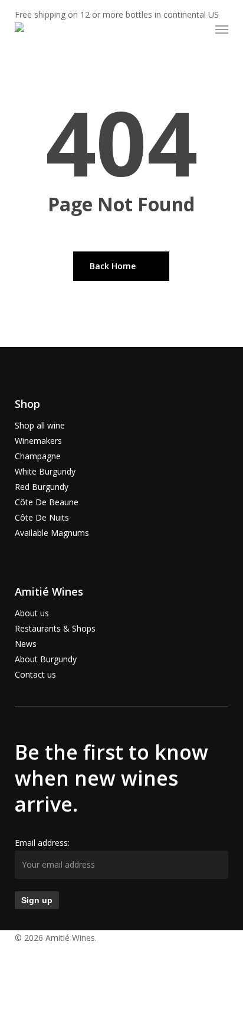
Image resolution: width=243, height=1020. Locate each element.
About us (32, 613)
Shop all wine (40, 425)
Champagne (38, 456)
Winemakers (38, 440)
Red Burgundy (41, 486)
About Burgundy (46, 659)
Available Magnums (52, 532)
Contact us (35, 674)
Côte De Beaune (46, 502)
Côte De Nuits (42, 517)
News (26, 643)
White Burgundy (45, 471)
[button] (221, 29)
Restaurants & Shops (55, 628)
